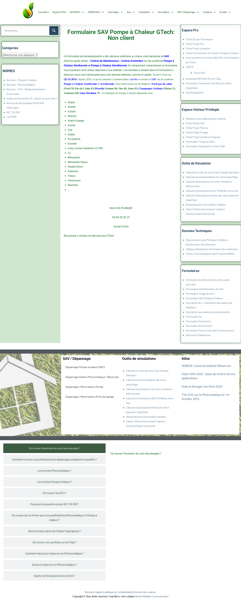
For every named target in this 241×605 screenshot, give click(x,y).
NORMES (75, 12)
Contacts (207, 12)
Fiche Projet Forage (197, 132)
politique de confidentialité (118, 592)
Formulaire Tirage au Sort (200, 141)
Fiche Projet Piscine (197, 127)
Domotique (113, 12)
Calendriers (144, 12)
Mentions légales (94, 592)
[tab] (54, 448)
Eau (129, 12)
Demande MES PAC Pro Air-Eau (203, 78)
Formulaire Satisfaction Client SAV (205, 146)
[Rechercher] (54, 30)
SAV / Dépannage (186, 12)
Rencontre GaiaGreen (198, 335)
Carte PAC (199, 72)
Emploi (223, 12)
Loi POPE (12, 116)
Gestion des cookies (145, 592)
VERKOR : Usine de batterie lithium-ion (206, 366)
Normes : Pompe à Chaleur (22, 79)
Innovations (163, 12)
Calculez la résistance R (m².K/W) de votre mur (212, 190)
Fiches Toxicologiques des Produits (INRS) (210, 253)
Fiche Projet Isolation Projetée (203, 137)
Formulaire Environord (199, 325)
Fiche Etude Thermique (199, 39)
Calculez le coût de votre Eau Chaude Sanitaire (212, 172)
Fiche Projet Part (195, 123)
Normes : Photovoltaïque (21, 84)
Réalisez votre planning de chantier (206, 118)
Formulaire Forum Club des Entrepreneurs (210, 330)
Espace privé (59, 12)
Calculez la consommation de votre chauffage (212, 176)
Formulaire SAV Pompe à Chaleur (204, 298)
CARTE (190, 66)
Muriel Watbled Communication (152, 596)
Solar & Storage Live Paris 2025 (202, 386)
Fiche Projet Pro (195, 43)
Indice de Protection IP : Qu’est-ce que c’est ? (32, 98)
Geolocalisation (195, 92)
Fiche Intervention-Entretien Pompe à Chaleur (212, 53)
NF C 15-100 (13, 112)
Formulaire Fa (193, 316)
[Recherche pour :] (25, 30)
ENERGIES (94, 12)
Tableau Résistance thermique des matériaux (212, 249)
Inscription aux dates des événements (208, 312)
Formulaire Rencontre (198, 321)
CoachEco (43, 12)
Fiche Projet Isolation (198, 48)
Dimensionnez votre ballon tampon (206, 204)
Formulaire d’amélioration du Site (205, 289)
